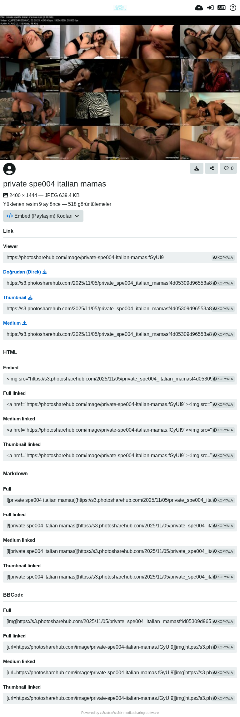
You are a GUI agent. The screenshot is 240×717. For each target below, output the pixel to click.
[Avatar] (9, 169)
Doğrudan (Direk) (22, 271)
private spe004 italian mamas (54, 183)
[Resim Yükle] (199, 8)
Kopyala (225, 257)
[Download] (196, 168)
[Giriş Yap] (210, 8)
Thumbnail (14, 297)
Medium (12, 323)
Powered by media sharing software (120, 713)
